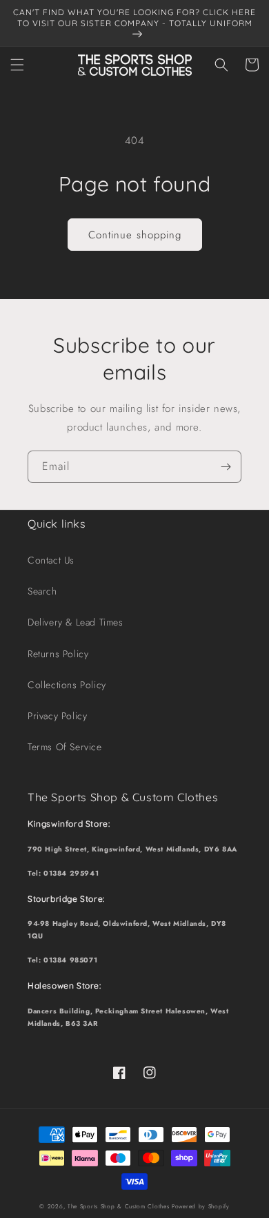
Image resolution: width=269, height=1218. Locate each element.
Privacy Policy (57, 716)
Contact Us (51, 560)
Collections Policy (67, 685)
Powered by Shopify (201, 1206)
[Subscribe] (225, 467)
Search (42, 591)
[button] (17, 65)
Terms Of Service (65, 747)
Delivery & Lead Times (75, 622)
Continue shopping (134, 234)
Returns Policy (58, 654)
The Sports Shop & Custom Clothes (118, 1206)
